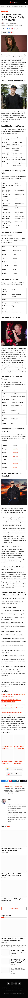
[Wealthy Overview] (14, 2)
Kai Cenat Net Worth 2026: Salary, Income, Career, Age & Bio (11, 849)
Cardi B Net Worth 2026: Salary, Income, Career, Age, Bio (18, 969)
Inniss (7, 23)
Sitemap (20, 990)
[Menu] (2, 2)
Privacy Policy (13, 988)
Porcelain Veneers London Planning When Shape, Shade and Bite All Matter (19, 960)
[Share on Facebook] (7, 29)
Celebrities (4, 11)
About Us (4, 988)
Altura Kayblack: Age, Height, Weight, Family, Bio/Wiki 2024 (20, 790)
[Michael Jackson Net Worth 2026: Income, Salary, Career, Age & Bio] (14, 863)
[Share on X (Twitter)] (10, 29)
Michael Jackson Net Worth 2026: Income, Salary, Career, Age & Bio (11, 874)
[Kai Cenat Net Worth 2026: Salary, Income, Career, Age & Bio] (14, 838)
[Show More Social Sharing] (17, 29)
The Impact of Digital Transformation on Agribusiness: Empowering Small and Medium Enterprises (12, 707)
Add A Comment (14, 908)
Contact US (21, 988)
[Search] (26, 2)
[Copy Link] (14, 29)
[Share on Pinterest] (12, 29)
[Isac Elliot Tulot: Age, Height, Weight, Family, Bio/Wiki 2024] (14, 43)
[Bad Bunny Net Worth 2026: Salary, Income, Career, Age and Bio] (14, 927)
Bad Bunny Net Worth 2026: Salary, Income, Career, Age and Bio (12, 939)
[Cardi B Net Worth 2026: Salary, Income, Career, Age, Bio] (14, 888)
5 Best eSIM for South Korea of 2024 (11, 712)
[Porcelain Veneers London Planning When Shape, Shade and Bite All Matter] (5, 961)
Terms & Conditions (11, 990)
